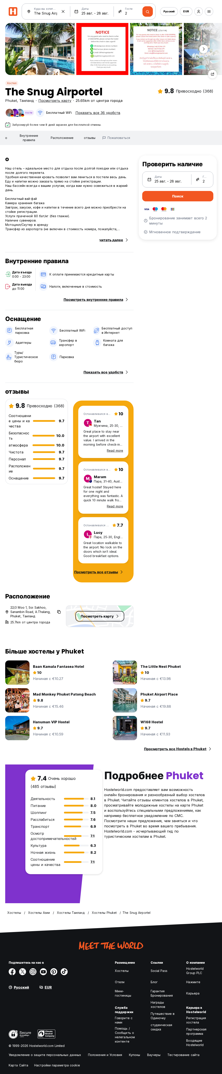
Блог (154, 982)
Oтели (120, 982)
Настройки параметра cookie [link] (57, 1065)
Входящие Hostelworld (195, 1043)
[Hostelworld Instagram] (32, 971)
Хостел (11, 83)
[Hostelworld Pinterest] (53, 971)
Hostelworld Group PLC (195, 971)
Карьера (192, 993)
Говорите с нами (123, 1020)
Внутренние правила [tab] (29, 138)
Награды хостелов (158, 1005)
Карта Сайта (18, 1065)
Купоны (134, 1055)
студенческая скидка (161, 1027)
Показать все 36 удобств (97, 113)
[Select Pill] (198, 11)
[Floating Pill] (203, 49)
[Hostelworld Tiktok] (64, 971)
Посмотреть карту (54, 100)
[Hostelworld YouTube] (43, 971)
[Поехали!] (147, 11)
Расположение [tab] (62, 138)
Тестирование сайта (183, 1055)
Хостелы (122, 971)
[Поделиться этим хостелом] (212, 74)
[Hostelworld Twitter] (22, 971)
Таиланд (26, 100)
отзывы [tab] (89, 138)
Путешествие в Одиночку (163, 1016)
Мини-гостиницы (123, 993)
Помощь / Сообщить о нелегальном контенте (125, 1035)
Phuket (11, 100)
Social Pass (159, 971)
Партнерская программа (196, 1031)
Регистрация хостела (196, 1020)
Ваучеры (154, 1055)
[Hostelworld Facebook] (12, 971)
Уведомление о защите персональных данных (45, 1055)
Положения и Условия (105, 1055)
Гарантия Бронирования (162, 993)
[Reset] (63, 11)
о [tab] (6, 138)
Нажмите (193, 982)
